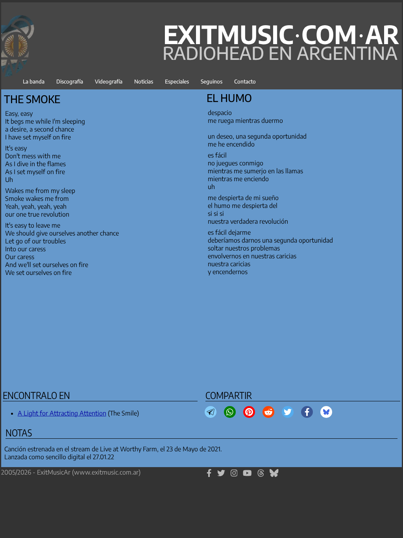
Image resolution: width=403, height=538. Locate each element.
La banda (33, 81)
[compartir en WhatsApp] (229, 412)
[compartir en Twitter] (288, 412)
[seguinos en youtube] (247, 476)
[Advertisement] (201, 331)
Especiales (177, 81)
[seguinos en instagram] (234, 476)
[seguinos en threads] (260, 476)
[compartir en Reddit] (268, 412)
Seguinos (211, 81)
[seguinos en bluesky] (274, 476)
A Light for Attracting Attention (62, 413)
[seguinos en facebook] (209, 476)
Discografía (69, 81)
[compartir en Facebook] (307, 412)
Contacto (245, 81)
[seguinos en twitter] (221, 476)
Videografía (108, 81)
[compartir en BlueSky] (326, 412)
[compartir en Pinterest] (249, 412)
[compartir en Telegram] (210, 412)
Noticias (143, 81)
